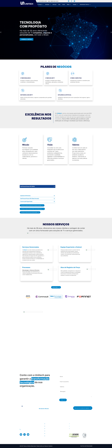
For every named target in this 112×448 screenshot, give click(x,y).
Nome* (60, 374)
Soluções (47, 4)
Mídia (68, 4)
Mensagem (61, 389)
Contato (74, 4)
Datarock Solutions (48, 446)
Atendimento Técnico (84, 4)
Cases (63, 4)
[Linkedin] (21, 434)
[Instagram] (24, 434)
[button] (1, 32)
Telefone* (61, 384)
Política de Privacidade (86, 446)
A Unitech (39, 4)
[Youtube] (28, 434)
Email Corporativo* (63, 379)
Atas (59, 4)
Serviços (54, 4)
